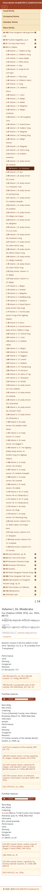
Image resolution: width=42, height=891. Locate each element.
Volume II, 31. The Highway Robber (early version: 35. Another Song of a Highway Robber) (18, 453)
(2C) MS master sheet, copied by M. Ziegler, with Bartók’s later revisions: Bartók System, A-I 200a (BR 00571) (19, 767)
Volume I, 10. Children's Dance (16, 89)
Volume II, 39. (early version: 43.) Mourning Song (16, 515)
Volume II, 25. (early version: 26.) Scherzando (18, 402)
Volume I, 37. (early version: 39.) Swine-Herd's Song (18, 244)
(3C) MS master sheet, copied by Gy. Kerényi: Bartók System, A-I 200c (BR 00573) (19, 863)
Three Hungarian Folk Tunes (16, 576)
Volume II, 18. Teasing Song (18, 367)
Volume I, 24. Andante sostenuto (16, 155)
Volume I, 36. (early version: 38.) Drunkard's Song (18, 236)
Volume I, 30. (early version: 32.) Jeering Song (18, 192)
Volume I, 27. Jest (14, 172)
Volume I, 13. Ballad (15, 102)
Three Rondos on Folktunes (16, 587)
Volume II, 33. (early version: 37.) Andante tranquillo (17, 471)
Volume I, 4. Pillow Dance (17, 62)
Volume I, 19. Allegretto (16, 132)
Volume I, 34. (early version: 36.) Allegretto (18, 222)
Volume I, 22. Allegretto (16, 146)
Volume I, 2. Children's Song (18, 54)
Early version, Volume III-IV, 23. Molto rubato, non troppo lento (18, 524)
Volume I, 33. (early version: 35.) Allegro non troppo (18, 214)
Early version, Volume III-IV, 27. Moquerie (18, 534)
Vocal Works (8, 11)
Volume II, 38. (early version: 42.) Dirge (15, 508)
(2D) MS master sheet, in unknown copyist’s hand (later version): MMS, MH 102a (21, 777)
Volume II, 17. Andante (16, 363)
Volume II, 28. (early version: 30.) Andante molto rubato (16, 425)
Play (4, 699)
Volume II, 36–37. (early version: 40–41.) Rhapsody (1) (17, 493)
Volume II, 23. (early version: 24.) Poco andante (18, 387)
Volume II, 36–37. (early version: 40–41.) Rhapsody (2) (17, 501)
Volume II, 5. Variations (16, 301)
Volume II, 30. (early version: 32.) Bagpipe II (15, 442)
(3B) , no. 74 (10, 855)
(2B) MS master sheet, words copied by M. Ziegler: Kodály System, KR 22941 (20, 757)
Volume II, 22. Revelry (16, 381)
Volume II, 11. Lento (15, 337)
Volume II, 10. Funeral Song (18, 334)
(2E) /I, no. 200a (13, 786)
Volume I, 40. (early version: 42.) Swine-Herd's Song (18, 266)
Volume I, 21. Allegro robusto (15, 141)
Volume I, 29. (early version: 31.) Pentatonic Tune (18, 185)
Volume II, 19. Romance (17, 370)
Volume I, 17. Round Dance (18, 124)
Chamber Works (10, 22)
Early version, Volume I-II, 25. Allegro (17, 273)
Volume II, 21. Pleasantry (17, 378)
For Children (10, 47)
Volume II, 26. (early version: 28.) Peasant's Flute (18, 409)
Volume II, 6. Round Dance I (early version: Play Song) (18, 306)
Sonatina (9, 569)
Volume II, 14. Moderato (17, 352)
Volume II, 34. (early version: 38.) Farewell (15, 479)
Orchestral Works (11, 16)
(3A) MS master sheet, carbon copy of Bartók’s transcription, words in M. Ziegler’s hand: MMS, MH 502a (20, 846)
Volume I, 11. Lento (15, 95)
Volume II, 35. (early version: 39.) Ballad (15, 486)
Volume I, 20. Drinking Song (18, 135)
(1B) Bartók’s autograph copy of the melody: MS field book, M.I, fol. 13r (19, 686)
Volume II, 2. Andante (16, 290)
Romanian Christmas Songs (16, 561)
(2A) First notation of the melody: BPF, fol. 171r (20, 748)
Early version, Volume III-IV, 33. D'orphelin (18, 541)
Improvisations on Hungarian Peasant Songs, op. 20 (16, 582)
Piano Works (8, 28)
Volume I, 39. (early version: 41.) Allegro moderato (18, 258)
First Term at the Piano (14, 558)
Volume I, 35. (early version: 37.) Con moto (18, 229)
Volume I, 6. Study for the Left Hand (17, 71)
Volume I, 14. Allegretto (16, 106)
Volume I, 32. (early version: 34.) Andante (18, 207)
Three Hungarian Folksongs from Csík (18, 34)
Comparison (7, 637)
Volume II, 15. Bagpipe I (17, 356)
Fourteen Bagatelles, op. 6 (15, 40)
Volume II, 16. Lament (16, 359)
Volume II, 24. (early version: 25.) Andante (18, 394)
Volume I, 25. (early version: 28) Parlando (18, 163)
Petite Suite (10, 594)
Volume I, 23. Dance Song (17, 150)
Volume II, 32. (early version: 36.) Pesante (15, 464)
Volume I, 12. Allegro (15, 98)
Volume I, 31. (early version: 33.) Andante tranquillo (18, 200)
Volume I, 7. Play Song (16, 76)
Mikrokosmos (11, 591)
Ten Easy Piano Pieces (14, 43)
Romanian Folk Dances (14, 565)
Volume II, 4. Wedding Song (18, 297)
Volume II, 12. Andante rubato (16, 343)
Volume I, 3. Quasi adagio (17, 58)
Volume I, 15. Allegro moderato (15, 111)
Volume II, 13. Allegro (16, 348)
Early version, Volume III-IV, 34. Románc (18, 549)
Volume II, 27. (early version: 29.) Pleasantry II (18, 416)
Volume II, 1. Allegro (15, 286)
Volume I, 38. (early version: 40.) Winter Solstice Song (18, 251)
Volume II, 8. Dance (15, 323)
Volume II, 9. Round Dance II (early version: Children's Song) (18, 328)
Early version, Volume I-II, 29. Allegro (17, 280)
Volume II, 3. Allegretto (16, 293)
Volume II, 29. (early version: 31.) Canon (15, 435)
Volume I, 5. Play (14, 65)
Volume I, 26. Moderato (18, 168)
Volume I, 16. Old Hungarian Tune (18, 119)
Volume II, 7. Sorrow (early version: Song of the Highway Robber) (18, 315)
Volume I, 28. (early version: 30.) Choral (18, 177)
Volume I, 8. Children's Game (18, 80)
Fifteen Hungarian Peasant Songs (18, 572)
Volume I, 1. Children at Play (18, 51)
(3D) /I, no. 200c (13, 872)
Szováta (5, 813)
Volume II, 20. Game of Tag (18, 374)
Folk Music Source (9, 633)
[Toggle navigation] (4, 7)
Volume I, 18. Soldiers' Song (18, 128)
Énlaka (5, 713)
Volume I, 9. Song (14, 84)
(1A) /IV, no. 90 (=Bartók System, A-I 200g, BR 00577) (17, 677)
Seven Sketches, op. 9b (14, 554)
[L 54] (21, 620)
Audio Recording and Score (27, 633)
